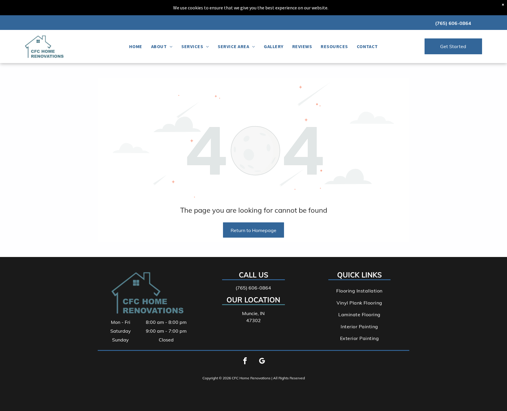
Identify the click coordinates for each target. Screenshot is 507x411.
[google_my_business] (262, 362)
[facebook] (245, 362)
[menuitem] (136, 46)
